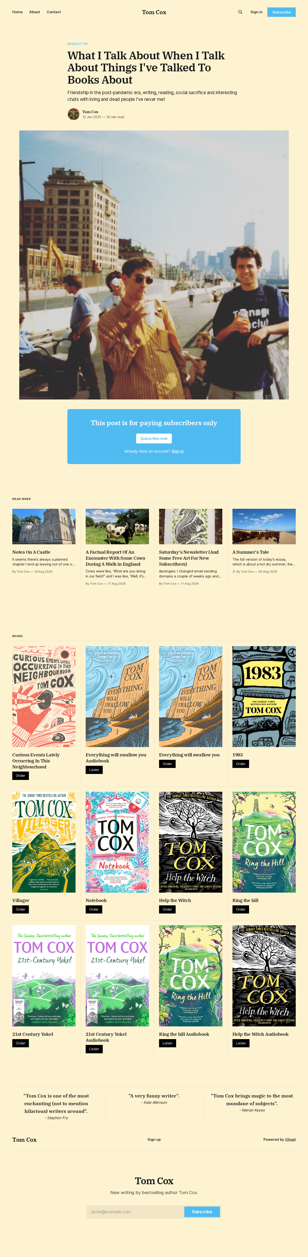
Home (17, 12)
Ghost (290, 1139)
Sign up (154, 1139)
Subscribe (281, 12)
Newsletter (77, 44)
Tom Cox (154, 12)
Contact (54, 12)
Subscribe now (154, 438)
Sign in (256, 12)
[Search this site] (240, 12)
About (34, 12)
